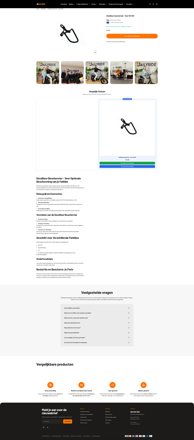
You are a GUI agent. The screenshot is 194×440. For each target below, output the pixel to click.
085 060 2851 (135, 412)
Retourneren (83, 422)
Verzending (83, 417)
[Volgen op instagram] (43, 427)
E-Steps (93, 4)
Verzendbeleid (86, 436)
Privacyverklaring (85, 411)
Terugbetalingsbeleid (56, 436)
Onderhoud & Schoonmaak (116, 4)
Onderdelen (102, 4)
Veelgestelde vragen (110, 417)
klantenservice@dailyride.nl (137, 414)
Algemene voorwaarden (86, 414)
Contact (107, 422)
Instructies (108, 420)
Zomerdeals (64, 4)
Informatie (129, 4)
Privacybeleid (66, 436)
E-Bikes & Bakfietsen (82, 4)
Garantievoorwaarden (86, 420)
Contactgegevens (96, 436)
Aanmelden (67, 421)
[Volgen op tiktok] (47, 427)
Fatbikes (71, 4)
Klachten (107, 411)
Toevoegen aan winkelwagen (127, 163)
